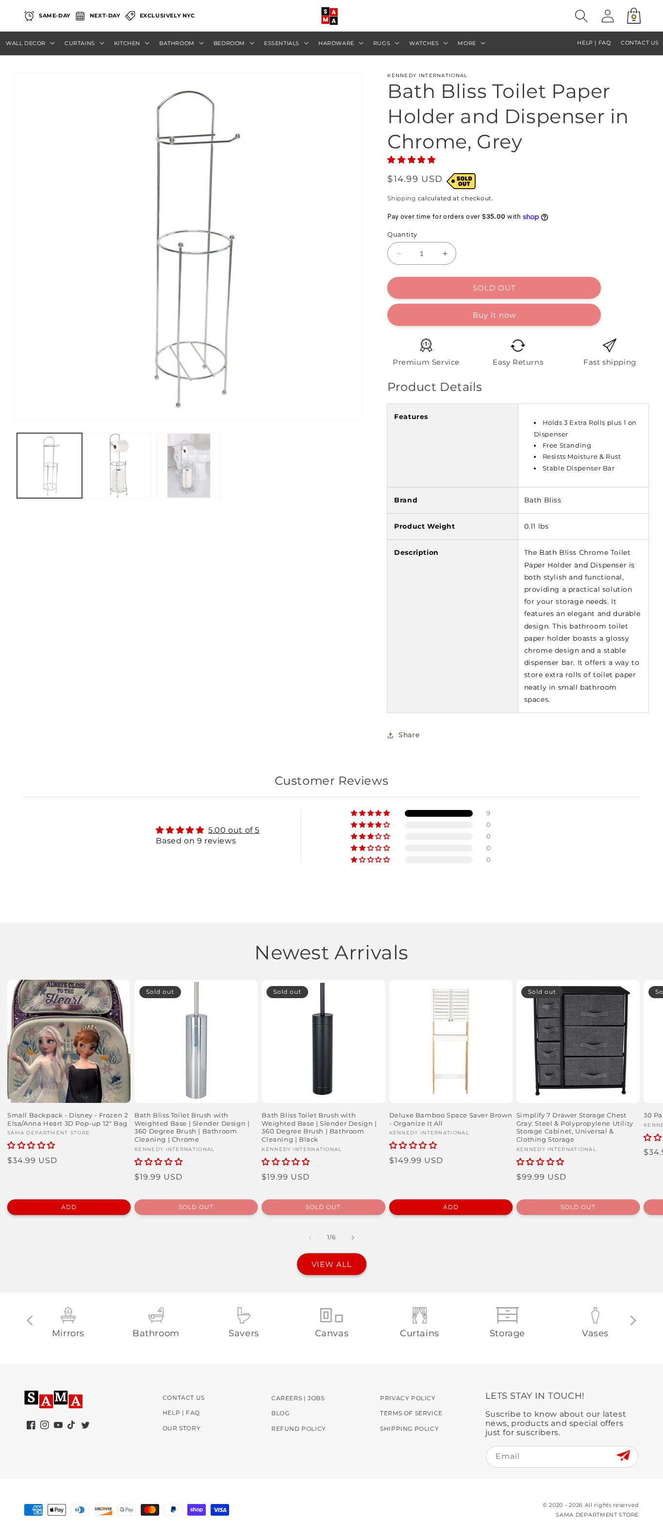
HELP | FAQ (594, 43)
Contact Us (184, 1397)
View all (332, 1264)
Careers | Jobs (297, 1398)
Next (631, 1320)
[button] (581, 16)
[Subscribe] (623, 1456)
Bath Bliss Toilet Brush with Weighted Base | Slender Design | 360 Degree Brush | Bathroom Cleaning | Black (319, 1127)
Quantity (402, 234)
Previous (32, 1320)
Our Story (181, 1428)
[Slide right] (353, 1237)
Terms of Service (411, 1413)
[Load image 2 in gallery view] (119, 465)
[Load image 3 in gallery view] (188, 465)
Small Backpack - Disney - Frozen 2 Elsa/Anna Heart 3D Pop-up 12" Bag (67, 1119)
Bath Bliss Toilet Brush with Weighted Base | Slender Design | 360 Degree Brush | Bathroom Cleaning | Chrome (191, 1127)
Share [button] (408, 734)
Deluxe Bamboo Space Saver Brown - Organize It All (451, 1119)
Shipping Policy (409, 1428)
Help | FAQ (181, 1412)
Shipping (401, 198)
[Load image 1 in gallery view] (49, 465)
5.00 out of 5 (234, 830)
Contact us (640, 43)
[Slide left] (310, 1237)
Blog (280, 1413)
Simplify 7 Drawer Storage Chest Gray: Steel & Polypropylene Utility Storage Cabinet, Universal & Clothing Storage (574, 1127)
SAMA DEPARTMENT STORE (597, 1514)
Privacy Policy (407, 1398)
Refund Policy (298, 1428)
